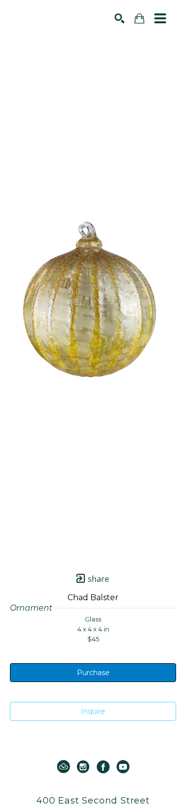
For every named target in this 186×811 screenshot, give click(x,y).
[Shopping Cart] (139, 18)
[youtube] (123, 766)
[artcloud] (63, 766)
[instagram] (83, 766)
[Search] (119, 18)
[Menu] (160, 18)
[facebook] (103, 766)
